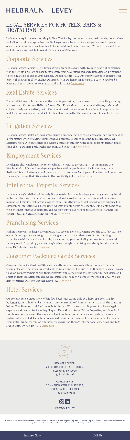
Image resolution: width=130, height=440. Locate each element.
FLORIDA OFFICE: (65, 381)
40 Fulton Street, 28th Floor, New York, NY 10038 (65, 368)
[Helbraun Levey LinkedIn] (68, 402)
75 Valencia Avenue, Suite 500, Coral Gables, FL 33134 (65, 387)
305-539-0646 (66, 392)
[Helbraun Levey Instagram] (62, 402)
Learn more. (77, 83)
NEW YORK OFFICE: (65, 363)
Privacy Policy (65, 408)
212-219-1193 (66, 374)
